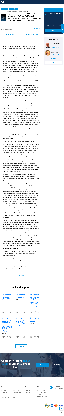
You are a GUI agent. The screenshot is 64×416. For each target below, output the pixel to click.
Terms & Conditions (53, 412)
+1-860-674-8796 (55, 54)
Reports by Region (4, 395)
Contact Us (42, 365)
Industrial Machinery (18, 6)
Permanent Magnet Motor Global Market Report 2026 (34, 320)
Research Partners (17, 390)
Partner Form (27, 392)
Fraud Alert (27, 395)
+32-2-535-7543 (55, 47)
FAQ (14, 397)
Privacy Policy (45, 412)
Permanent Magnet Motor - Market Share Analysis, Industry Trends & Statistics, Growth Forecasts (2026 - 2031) (7, 298)
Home (2, 6)
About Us (15, 399)
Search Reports (4, 390)
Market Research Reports (9, 6)
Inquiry (53, 62)
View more (21, 346)
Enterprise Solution (17, 392)
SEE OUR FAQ (53, 58)
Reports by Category (5, 392)
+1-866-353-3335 (56, 365)
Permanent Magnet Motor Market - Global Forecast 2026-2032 (21, 296)
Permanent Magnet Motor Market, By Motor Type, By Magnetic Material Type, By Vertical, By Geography (20, 322)
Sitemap (60, 412)
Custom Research (16, 395)
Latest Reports (4, 401)
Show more (21, 275)
